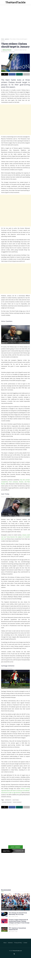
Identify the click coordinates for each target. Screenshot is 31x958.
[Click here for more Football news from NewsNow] (7, 851)
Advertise (10, 942)
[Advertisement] (15, 20)
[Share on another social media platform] (26, 74)
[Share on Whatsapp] (19, 74)
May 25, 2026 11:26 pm (13, 916)
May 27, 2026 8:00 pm (6, 908)
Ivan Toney (15, 800)
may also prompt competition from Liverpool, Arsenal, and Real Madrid (15, 482)
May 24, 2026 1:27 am (13, 931)
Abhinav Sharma (7, 50)
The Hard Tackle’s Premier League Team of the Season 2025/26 (15, 905)
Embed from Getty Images (6, 324)
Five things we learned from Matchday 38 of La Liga (18, 913)
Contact (25, 942)
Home (2, 39)
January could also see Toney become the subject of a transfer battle (15, 537)
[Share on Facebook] (12, 74)
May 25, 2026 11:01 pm (13, 924)
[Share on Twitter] (4, 74)
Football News (18, 850)
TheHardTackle (15, 2)
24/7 (22, 850)
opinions (7, 39)
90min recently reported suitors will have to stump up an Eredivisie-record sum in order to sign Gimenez (15, 790)
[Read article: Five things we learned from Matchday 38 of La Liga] (4, 914)
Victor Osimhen (17, 802)
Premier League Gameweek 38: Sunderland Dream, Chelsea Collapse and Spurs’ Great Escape (19, 921)
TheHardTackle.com (17, 950)
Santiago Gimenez (6, 802)
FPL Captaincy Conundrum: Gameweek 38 (17, 928)
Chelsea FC (8, 800)
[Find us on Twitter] (14, 954)
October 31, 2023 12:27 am (20, 50)
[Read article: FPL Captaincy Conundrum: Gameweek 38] (4, 929)
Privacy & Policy (18, 942)
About (4, 942)
